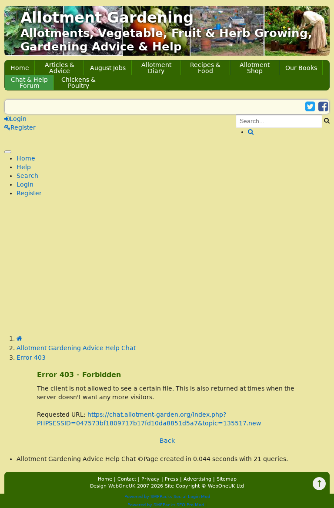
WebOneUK (121, 486)
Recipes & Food (205, 67)
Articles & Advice (59, 67)
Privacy (150, 479)
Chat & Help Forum (29, 82)
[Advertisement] (167, 268)
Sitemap (227, 479)
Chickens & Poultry (78, 82)
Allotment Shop (255, 67)
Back (167, 440)
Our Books (301, 67)
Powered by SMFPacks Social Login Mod (167, 496)
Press (171, 479)
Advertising (197, 479)
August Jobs (108, 67)
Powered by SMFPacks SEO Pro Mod (165, 504)
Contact (126, 479)
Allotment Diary (156, 67)
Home (19, 67)
